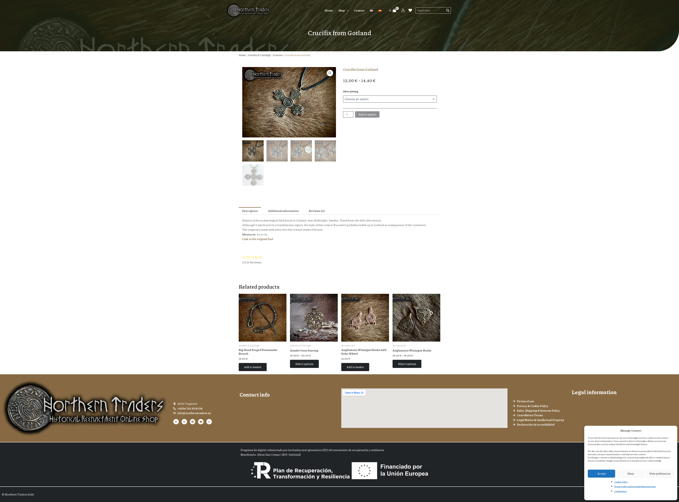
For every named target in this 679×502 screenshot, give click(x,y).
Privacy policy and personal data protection (635, 486)
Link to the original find (257, 239)
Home (242, 55)
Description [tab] (250, 211)
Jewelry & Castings (259, 55)
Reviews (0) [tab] (317, 211)
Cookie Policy (621, 481)
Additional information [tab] (283, 211)
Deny (630, 473)
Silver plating (350, 91)
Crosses (278, 55)
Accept (601, 473)
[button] (347, 10)
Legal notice (620, 491)
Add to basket (367, 114)
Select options (304, 364)
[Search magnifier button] (448, 10)
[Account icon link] (403, 10)
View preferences (660, 473)
